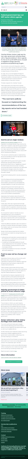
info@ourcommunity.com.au (8, 437)
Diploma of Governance (6, 415)
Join (2, 426)
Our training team (5, 420)
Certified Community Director (8, 418)
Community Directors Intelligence (9, 429)
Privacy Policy (4, 440)
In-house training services (7, 416)
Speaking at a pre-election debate (9, 142)
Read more (4, 399)
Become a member (8, 405)
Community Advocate (6, 431)
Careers (3, 442)
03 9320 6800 (4, 438)
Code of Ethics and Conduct (7, 427)
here (15, 351)
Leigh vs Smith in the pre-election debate (11, 357)
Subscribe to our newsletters (14, 361)
